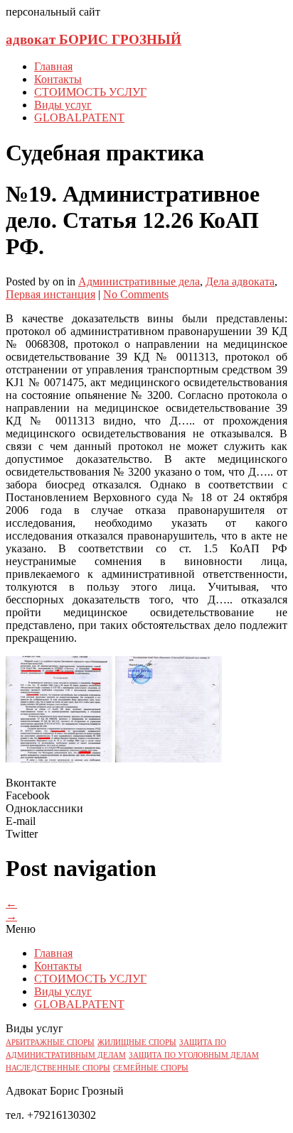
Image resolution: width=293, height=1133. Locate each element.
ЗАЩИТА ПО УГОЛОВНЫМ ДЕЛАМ (194, 1055)
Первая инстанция (50, 294)
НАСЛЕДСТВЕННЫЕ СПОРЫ (58, 1068)
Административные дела (139, 281)
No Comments (136, 294)
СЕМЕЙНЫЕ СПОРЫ (150, 1068)
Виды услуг (63, 105)
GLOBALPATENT (79, 117)
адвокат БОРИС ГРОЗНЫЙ (93, 39)
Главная (53, 66)
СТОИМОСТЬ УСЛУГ (90, 92)
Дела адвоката (240, 281)
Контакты (58, 79)
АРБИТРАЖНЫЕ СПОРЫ (50, 1042)
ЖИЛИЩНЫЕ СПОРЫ (136, 1042)
